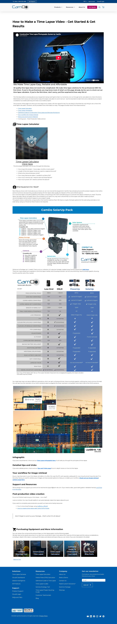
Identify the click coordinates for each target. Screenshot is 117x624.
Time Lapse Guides (42, 584)
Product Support (17, 591)
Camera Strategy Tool (43, 587)
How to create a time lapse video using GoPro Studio (33, 508)
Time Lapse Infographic (25, 110)
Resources (69, 7)
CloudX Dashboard (18, 577)
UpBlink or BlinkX (42, 506)
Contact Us (62, 580)
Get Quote (92, 7)
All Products (16, 584)
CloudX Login (100, 1)
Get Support (32, 1)
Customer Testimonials (43, 595)
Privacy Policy (43, 616)
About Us (82, 7)
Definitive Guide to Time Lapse (46, 580)
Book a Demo (63, 577)
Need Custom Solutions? (67, 584)
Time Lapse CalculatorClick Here (27, 163)
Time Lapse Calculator (25, 108)
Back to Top (17, 559)
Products (57, 7)
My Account (92, 1)
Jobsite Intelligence (18, 580)
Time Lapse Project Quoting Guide (45, 591)
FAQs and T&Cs (17, 597)
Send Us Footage (64, 587)
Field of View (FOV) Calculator (45, 577)
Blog (37, 598)
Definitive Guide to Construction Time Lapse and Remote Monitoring (39, 112)
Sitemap (62, 590)
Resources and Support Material (28, 117)
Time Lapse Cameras (19, 574)
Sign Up (86, 585)
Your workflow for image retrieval (28, 114)
